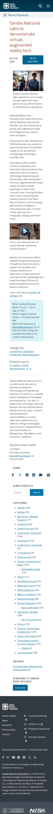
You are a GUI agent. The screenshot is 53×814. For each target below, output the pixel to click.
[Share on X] (21, 475)
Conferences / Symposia (29, 545)
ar (11, 365)
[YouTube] (14, 757)
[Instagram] (9, 757)
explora (17, 365)
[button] (48, 475)
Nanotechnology (25, 598)
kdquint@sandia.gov (22, 327)
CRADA (25, 648)
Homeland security (27, 581)
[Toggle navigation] (5, 15)
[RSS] (36, 757)
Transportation (25, 652)
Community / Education (22, 351)
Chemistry (22, 524)
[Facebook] (3, 757)
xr (30, 368)
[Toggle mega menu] (48, 6)
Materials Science (26, 585)
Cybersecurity (24, 557)
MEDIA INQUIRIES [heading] (35, 60)
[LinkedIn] (25, 757)
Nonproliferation (30, 607)
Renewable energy (31, 569)
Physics (21, 624)
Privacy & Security (38, 749)
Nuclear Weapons (26, 603)
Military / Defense (26, 594)
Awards (21, 507)
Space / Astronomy (27, 636)
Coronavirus (23, 552)
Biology (21, 512)
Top (45, 810)
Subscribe (20, 687)
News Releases (18, 15)
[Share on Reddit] (28, 475)
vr (27, 368)
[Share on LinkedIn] (35, 475)
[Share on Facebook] (14, 475)
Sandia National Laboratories (15, 773)
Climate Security (25, 528)
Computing (15, 354)
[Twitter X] (30, 757)
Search (36, 492)
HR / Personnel (29, 619)
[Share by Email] (41, 475)
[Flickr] (19, 757)
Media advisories (30, 354)
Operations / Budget (27, 612)
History (21, 576)
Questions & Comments (14, 749)
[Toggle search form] (40, 6)
